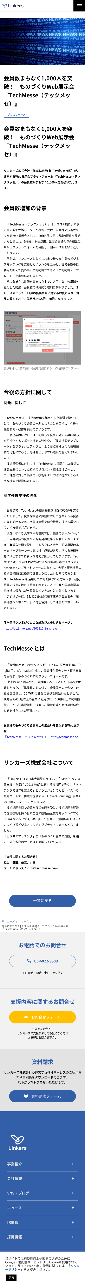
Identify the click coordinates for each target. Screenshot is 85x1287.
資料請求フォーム (46, 1096)
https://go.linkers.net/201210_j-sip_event (32, 628)
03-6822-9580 (46, 961)
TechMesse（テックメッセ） (26, 736)
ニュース (14, 1208)
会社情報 (14, 1178)
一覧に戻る (42, 900)
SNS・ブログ (18, 1193)
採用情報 (14, 1237)
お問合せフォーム (46, 1017)
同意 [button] (11, 1277)
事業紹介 (14, 1164)
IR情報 (12, 1222)
